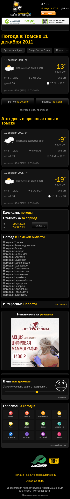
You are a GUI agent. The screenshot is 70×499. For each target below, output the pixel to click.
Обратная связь (35, 480)
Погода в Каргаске (14, 256)
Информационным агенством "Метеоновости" (41, 489)
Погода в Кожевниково (16, 262)
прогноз (18, 101)
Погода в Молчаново (15, 274)
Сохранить (61, 397)
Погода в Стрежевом (15, 288)
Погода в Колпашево (15, 265)
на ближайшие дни (58, 445)
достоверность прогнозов (34, 110)
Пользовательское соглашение (35, 495)
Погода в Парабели (14, 277)
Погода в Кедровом (14, 259)
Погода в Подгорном (15, 283)
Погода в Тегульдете (15, 291)
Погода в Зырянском (15, 294)
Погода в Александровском (19, 245)
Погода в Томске (13, 242)
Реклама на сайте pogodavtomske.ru (35, 474)
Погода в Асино (12, 248)
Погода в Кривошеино (16, 268)
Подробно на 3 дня (39, 50)
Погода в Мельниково (16, 271)
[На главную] (21, 16)
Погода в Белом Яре (15, 254)
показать (40, 225)
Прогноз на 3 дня (13, 50)
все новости (61, 304)
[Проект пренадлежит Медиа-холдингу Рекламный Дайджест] (39, 461)
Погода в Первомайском (17, 280)
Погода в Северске (14, 286)
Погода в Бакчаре (13, 251)
